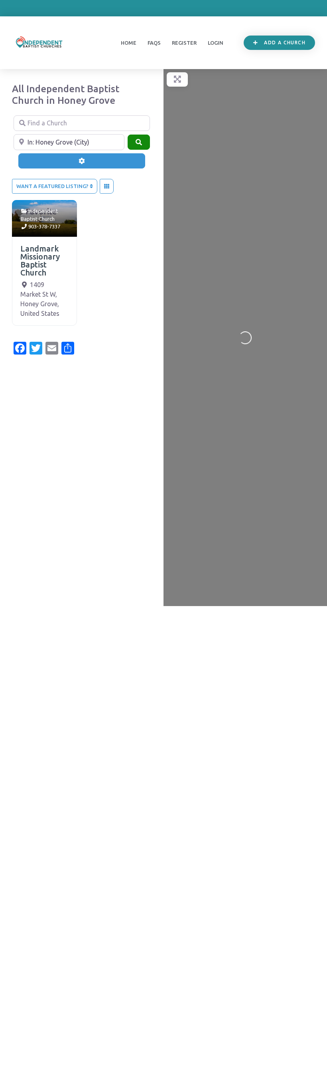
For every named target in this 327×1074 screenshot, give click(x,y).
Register (184, 43)
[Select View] (107, 186)
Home (128, 43)
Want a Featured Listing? (53, 186)
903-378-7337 (44, 226)
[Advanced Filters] (81, 160)
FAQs (154, 43)
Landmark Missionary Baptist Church (40, 260)
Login (215, 43)
